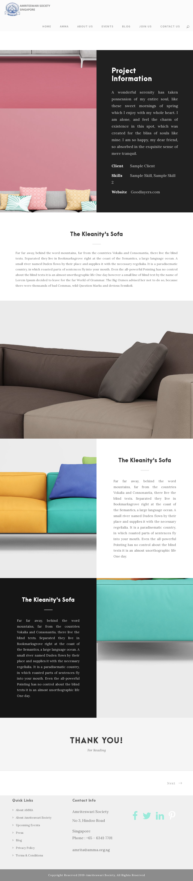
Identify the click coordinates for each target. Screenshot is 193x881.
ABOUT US (85, 26)
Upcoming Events (28, 825)
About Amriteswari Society (33, 817)
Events (107, 26)
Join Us (145, 26)
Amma (64, 26)
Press (19, 833)
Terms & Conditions (29, 855)
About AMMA (24, 810)
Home (46, 26)
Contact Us (170, 26)
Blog (126, 26)
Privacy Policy (25, 848)
